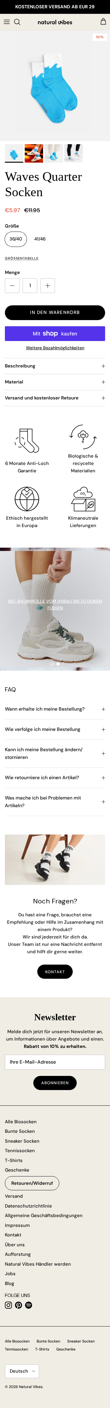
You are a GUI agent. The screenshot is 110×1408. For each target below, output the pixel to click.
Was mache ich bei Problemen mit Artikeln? (43, 802)
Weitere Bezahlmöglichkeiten (55, 348)
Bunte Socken (20, 1131)
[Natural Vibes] (55, 22)
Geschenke (17, 1170)
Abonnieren (54, 1082)
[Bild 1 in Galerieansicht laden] (55, 85)
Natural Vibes (30, 1386)
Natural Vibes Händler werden (38, 1264)
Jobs (10, 1274)
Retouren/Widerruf (32, 1183)
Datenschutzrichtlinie (28, 1206)
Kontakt (13, 1235)
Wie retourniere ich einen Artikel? (42, 778)
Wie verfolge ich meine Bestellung (42, 729)
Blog (9, 1283)
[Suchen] (20, 22)
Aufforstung (18, 1254)
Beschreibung (20, 366)
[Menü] (6, 22)
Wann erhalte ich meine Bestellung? (45, 709)
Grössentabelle (21, 258)
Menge (12, 272)
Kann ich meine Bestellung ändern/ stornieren (43, 753)
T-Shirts (14, 1160)
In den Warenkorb (55, 312)
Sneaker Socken (22, 1141)
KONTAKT (54, 971)
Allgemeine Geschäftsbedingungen (43, 1215)
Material (14, 382)
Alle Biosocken (21, 1122)
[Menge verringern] (12, 285)
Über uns (15, 1245)
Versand (14, 1196)
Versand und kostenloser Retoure (42, 398)
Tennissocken (20, 1151)
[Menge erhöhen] (47, 285)
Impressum (17, 1225)
